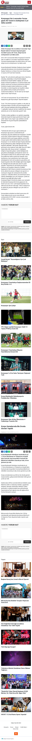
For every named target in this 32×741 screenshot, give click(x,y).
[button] (24, 46)
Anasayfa (6, 727)
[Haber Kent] (5, 2)
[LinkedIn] (7, 46)
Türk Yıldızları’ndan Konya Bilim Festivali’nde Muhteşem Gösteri (17, 7)
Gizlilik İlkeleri (23, 727)
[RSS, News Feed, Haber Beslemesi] (16, 733)
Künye (11, 727)
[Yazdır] (12, 46)
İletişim (17, 727)
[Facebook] (2, 46)
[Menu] (29, 2)
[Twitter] (4, 46)
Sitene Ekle (15, 729)
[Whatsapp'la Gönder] (9, 46)
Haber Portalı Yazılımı (9, 738)
